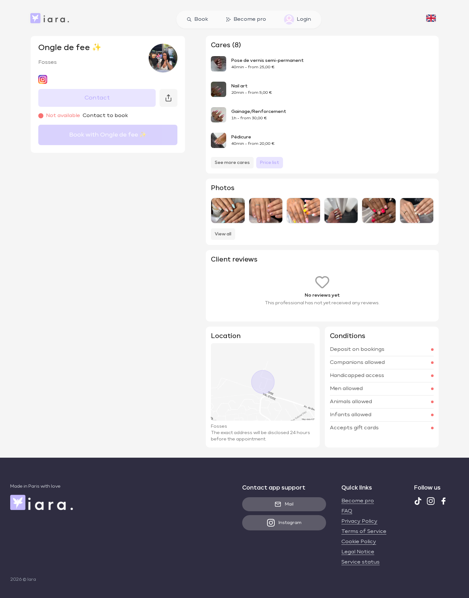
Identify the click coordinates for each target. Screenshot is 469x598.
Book (201, 19)
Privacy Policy (359, 521)
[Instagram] (431, 501)
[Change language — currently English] (431, 19)
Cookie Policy (358, 541)
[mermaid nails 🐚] (228, 210)
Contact (97, 98)
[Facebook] (443, 501)
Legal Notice (357, 552)
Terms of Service (363, 531)
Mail (289, 504)
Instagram (290, 522)
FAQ (346, 511)
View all (223, 234)
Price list (269, 162)
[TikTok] (418, 501)
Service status (360, 562)
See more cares (232, 162)
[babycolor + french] (303, 210)
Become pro (250, 19)
